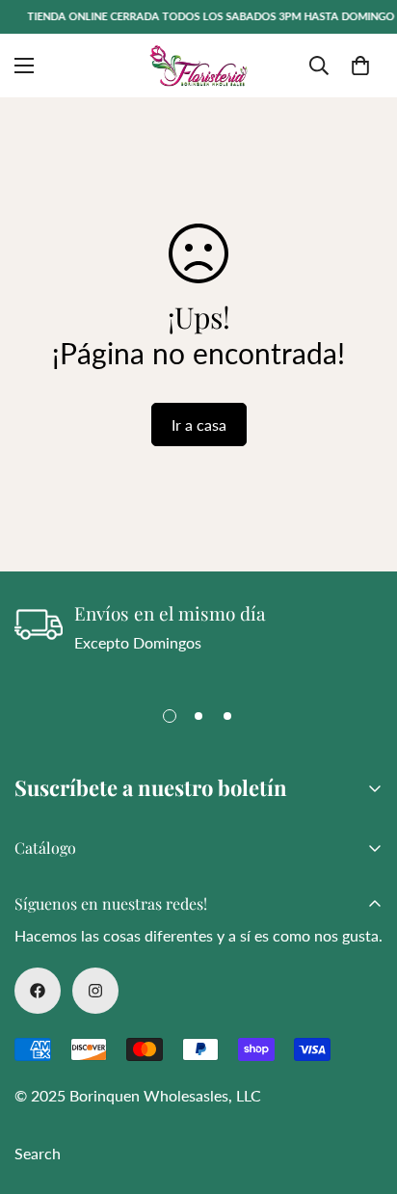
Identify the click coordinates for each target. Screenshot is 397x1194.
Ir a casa (199, 424)
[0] (360, 65)
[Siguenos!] (37, 991)
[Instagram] (95, 991)
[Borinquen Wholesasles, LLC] (198, 65)
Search (37, 1153)
